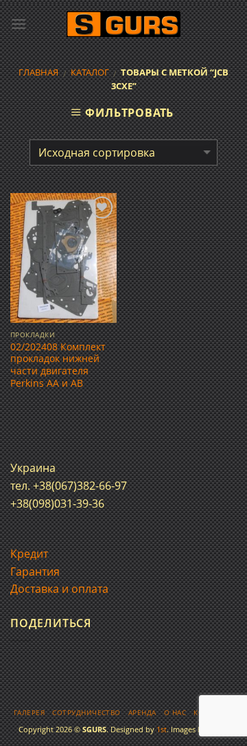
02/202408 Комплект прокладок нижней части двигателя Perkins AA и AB (58, 365)
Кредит (29, 553)
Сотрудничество (86, 712)
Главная (38, 72)
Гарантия (35, 571)
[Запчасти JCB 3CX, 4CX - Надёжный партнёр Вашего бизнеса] (123, 24)
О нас (175, 712)
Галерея (29, 712)
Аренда (142, 712)
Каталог (90, 72)
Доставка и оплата (59, 588)
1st (161, 729)
